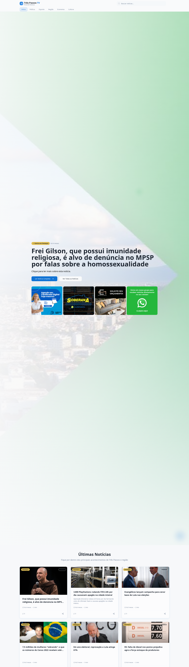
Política (32, 9)
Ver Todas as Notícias (70, 279)
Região (50, 9)
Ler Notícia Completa (42, 279)
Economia (60, 9)
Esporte (41, 9)
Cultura (71, 9)
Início (24, 9)
